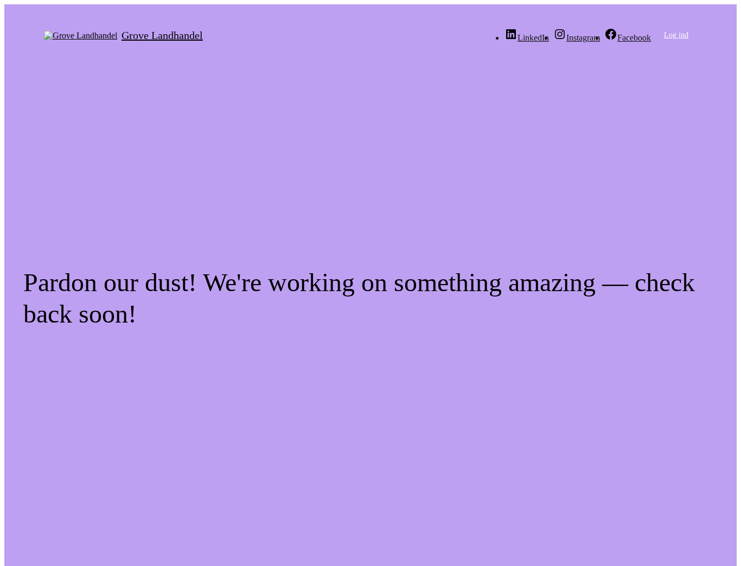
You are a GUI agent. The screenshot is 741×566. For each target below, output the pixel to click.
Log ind (676, 35)
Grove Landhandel (162, 35)
